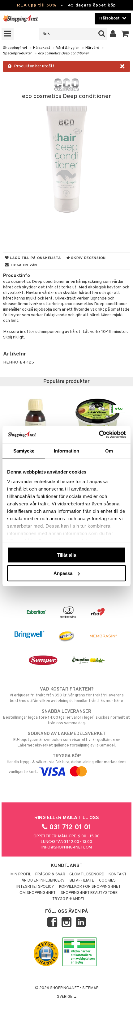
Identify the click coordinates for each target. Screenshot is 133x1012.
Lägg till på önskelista (35, 258)
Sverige (65, 996)
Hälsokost (41, 47)
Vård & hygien (67, 47)
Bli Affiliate (82, 880)
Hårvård (92, 47)
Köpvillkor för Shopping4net (90, 886)
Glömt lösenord (87, 874)
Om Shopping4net (37, 893)
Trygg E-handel (68, 899)
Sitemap (90, 988)
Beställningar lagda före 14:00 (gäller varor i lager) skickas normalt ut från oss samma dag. (66, 717)
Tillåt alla (66, 554)
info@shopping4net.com (66, 847)
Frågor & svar (50, 874)
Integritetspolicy (35, 886)
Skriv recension (88, 258)
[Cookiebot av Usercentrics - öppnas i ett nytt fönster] (99, 435)
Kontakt (118, 874)
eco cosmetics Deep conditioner (63, 53)
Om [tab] (109, 450)
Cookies (107, 880)
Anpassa (63, 573)
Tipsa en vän (23, 265)
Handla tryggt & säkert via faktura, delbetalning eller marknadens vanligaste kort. (67, 764)
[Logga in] (113, 34)
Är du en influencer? (43, 880)
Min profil (21, 874)
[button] (125, 34)
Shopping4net (15, 47)
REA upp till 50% (36, 5)
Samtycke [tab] (24, 450)
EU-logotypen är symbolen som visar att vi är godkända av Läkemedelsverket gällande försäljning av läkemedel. (66, 739)
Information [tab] (66, 450)
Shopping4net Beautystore (89, 893)
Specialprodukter (17, 53)
